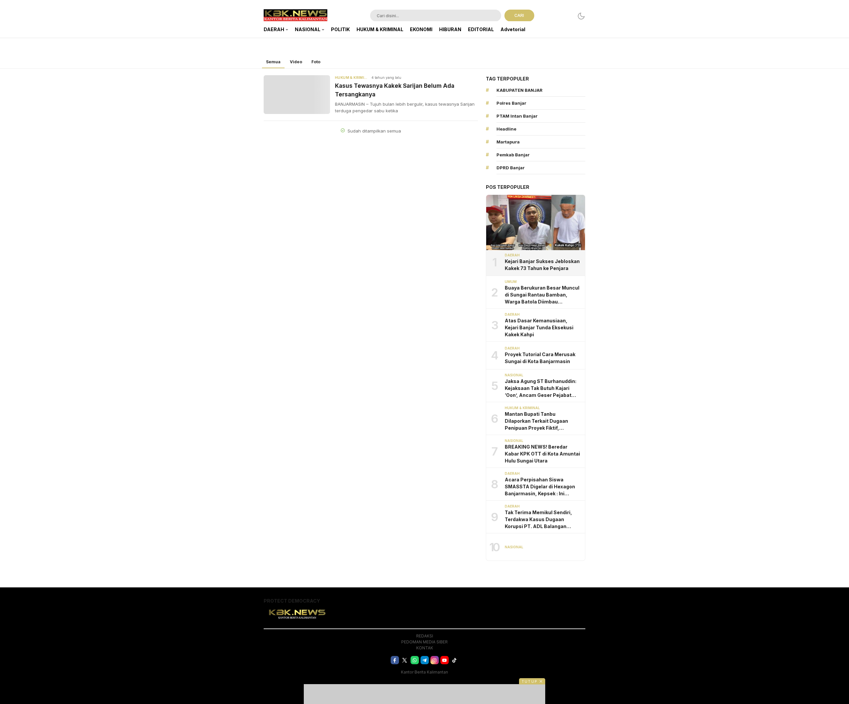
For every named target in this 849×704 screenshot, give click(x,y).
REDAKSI (424, 635)
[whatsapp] (415, 660)
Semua (273, 61)
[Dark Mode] (581, 16)
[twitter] (405, 660)
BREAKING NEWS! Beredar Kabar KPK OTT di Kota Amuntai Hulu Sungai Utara (542, 453)
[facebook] (395, 660)
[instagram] (434, 660)
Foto (315, 61)
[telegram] (425, 660)
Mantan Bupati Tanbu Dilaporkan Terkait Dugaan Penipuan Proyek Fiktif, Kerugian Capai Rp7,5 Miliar (537, 421)
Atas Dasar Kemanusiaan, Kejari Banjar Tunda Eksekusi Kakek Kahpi (539, 327)
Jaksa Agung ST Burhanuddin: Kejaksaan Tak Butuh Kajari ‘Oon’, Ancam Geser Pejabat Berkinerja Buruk (540, 388)
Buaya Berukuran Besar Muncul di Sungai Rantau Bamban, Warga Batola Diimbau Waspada (542, 295)
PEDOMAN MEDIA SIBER (424, 641)
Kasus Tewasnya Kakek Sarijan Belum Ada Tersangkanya (394, 90)
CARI (519, 15)
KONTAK (424, 647)
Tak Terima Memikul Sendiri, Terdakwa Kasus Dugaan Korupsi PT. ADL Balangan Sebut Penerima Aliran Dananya (543, 520)
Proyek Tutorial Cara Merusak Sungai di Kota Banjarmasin (540, 358)
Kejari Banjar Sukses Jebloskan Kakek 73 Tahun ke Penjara (542, 264)
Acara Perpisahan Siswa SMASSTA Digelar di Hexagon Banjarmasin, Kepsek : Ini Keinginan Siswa (540, 487)
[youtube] (444, 660)
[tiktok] (454, 660)
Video (296, 61)
